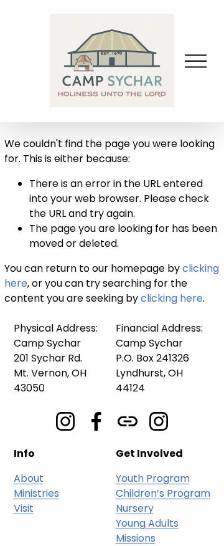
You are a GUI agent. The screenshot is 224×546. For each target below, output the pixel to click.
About (29, 478)
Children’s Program (163, 493)
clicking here (172, 298)
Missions (136, 538)
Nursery (135, 508)
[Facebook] (96, 421)
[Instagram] (65, 421)
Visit (24, 508)
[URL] (128, 421)
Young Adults (147, 523)
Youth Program (153, 478)
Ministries (36, 493)
